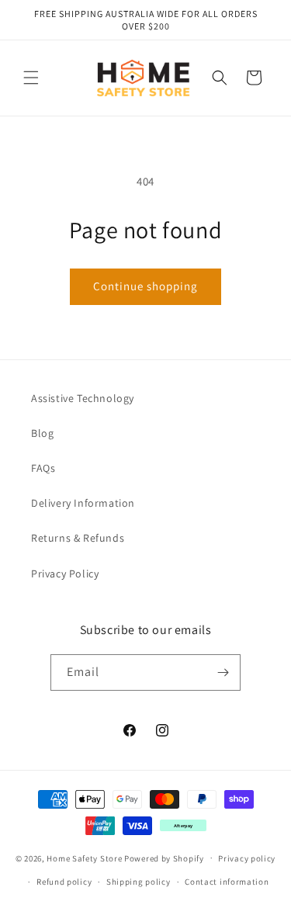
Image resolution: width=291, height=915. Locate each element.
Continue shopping (145, 286)
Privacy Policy (65, 574)
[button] (31, 78)
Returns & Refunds (77, 538)
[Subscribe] (223, 672)
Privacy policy (246, 858)
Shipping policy (138, 881)
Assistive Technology (82, 398)
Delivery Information (83, 503)
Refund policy (64, 881)
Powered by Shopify (164, 857)
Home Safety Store (84, 857)
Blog (42, 433)
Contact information (226, 881)
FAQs (43, 468)
